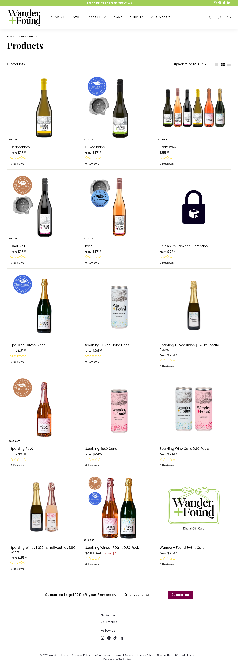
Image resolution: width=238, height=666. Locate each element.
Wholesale (188, 655)
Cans (118, 17)
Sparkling (98, 17)
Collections (26, 36)
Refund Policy (102, 655)
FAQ (176, 655)
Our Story (160, 17)
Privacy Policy (145, 655)
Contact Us (163, 655)
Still (77, 17)
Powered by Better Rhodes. (117, 658)
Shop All (58, 17)
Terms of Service (123, 655)
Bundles (137, 17)
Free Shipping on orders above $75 (109, 3)
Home (11, 36)
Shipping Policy (81, 655)
